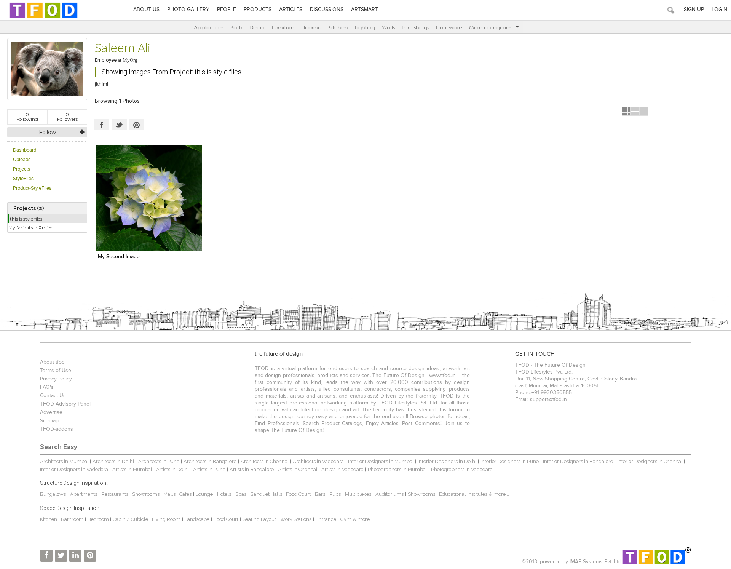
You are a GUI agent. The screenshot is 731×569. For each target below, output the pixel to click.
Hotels (224, 494)
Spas (241, 494)
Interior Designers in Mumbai (380, 461)
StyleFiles (23, 178)
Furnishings (415, 27)
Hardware (449, 27)
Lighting (365, 27)
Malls (170, 494)
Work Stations (295, 519)
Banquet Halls (266, 494)
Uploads (21, 159)
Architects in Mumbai (64, 461)
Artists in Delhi (172, 469)
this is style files (26, 219)
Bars (320, 494)
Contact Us (53, 395)
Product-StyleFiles (32, 188)
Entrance (326, 519)
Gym (345, 519)
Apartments (83, 494)
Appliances (208, 27)
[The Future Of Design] (43, 17)
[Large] (643, 111)
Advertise (51, 412)
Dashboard (24, 150)
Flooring (311, 27)
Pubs (335, 494)
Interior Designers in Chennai (649, 461)
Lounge (204, 494)
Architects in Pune (158, 461)
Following (27, 117)
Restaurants (115, 494)
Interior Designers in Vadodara (74, 469)
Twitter (119, 124)
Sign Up (694, 9)
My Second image (119, 256)
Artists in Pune (209, 469)
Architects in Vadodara (318, 461)
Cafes (185, 494)
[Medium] (635, 111)
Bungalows (53, 494)
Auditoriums (389, 494)
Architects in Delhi (113, 461)
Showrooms (146, 494)
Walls (388, 27)
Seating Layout (259, 519)
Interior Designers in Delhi (447, 461)
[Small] (626, 111)
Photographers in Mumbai (397, 469)
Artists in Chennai (297, 469)
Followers (67, 117)
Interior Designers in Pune (509, 461)
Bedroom (99, 519)
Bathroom (73, 519)
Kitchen (338, 27)
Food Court (298, 494)
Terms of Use (55, 370)
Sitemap (49, 421)
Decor (257, 27)
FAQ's (47, 387)
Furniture (283, 27)
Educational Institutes (463, 494)
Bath (236, 27)
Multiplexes (358, 494)
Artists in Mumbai (132, 469)
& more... (499, 494)
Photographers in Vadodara (462, 469)
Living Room (166, 519)
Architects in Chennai (265, 461)
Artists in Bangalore (252, 469)
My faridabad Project (31, 227)
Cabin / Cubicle (131, 519)
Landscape (197, 519)
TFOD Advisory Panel (65, 404)
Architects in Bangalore (210, 461)
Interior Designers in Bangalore (578, 461)
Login (719, 9)
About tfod (52, 362)
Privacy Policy (56, 379)
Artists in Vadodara (342, 469)
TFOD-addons (56, 429)
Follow (47, 132)
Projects (21, 169)
